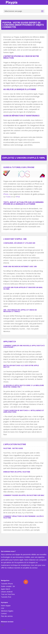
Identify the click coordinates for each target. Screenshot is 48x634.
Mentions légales (7, 611)
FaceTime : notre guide (13, 448)
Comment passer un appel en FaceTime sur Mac (23, 495)
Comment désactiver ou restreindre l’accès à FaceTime (23, 517)
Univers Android (6, 592)
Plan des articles (7, 616)
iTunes (8, 197)
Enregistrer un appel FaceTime (16, 472)
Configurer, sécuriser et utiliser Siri (19, 243)
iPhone (5, 194)
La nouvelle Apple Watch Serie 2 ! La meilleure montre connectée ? (23, 386)
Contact (4, 613)
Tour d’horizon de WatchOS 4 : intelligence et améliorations (23, 411)
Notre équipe (5, 605)
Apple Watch (5, 589)
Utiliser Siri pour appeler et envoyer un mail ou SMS (23, 288)
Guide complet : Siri (8, 586)
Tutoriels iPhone (7, 584)
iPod (18, 197)
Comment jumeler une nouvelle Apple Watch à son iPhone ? (24, 346)
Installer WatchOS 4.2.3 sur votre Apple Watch (21, 366)
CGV (2, 608)
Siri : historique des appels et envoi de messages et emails (20, 310)
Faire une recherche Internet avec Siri (20, 266)
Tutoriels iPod (6, 597)
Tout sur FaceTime (8, 594)
